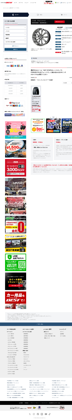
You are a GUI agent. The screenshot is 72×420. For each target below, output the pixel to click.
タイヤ (15, 2)
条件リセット (15, 46)
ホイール (21, 2)
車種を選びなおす (59, 21)
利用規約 (26, 402)
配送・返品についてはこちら (41, 147)
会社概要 (21, 402)
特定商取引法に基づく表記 (54, 402)
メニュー (26, 2)
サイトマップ (44, 402)
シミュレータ (33, 2)
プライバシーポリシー (35, 402)
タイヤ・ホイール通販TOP (8, 7)
